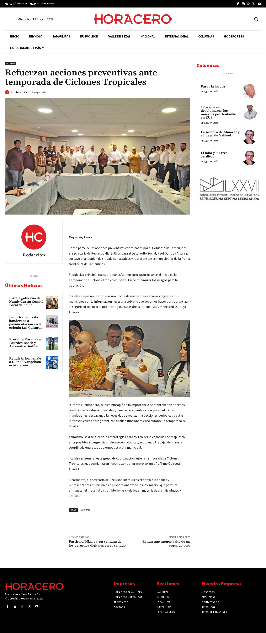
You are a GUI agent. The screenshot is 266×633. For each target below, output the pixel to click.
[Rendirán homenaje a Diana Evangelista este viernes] (52, 362)
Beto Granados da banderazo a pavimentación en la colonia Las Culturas (25, 322)
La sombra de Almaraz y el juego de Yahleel (220, 134)
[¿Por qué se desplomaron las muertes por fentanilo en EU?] (249, 112)
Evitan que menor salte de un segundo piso (166, 543)
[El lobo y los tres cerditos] (249, 158)
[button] (256, 19)
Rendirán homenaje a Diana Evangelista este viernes (25, 362)
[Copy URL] (176, 224)
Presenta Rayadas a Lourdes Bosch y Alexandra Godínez (25, 342)
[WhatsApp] (157, 224)
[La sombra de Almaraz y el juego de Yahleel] (249, 137)
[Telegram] (167, 224)
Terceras (85, 509)
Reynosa (10, 63)
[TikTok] (248, 3)
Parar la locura (213, 87)
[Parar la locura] (249, 91)
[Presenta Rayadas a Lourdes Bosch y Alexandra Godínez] (52, 343)
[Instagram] (243, 3)
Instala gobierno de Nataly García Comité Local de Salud (26, 301)
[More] (186, 224)
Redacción (21, 92)
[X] (254, 3)
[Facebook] (237, 3)
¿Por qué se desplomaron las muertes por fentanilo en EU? (218, 112)
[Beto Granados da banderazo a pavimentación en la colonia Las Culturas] (52, 321)
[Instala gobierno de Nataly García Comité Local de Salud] (52, 302)
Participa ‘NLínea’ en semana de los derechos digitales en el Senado (97, 543)
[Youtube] (259, 3)
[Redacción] (7, 92)
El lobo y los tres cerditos (214, 155)
